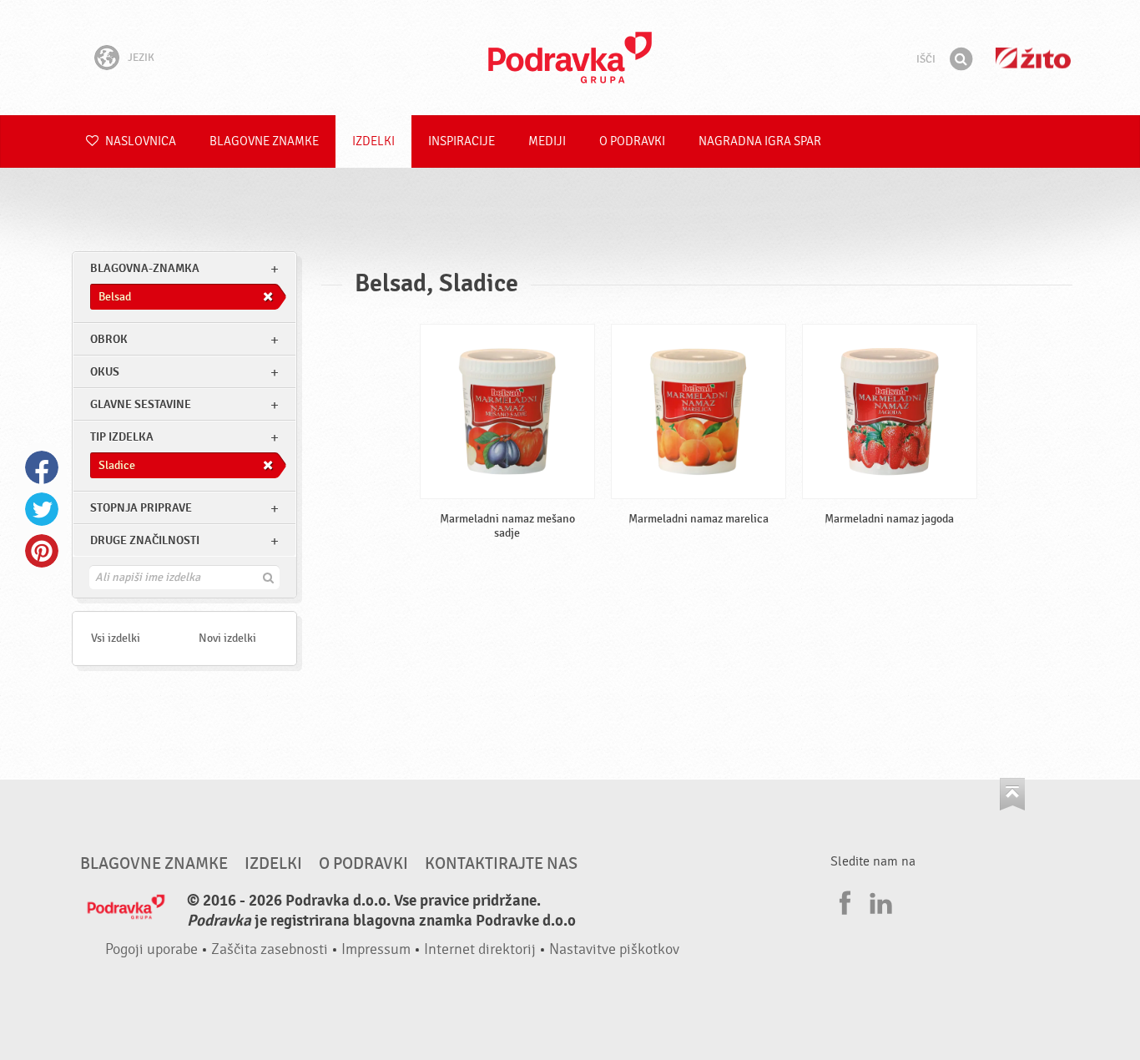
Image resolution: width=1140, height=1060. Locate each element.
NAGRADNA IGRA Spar (760, 141)
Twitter (41, 509)
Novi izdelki (227, 638)
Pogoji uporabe (151, 949)
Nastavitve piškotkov (614, 949)
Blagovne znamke (264, 141)
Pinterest (41, 551)
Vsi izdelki (115, 638)
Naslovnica (139, 141)
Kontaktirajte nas (501, 864)
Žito (1033, 58)
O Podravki (632, 141)
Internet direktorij (480, 949)
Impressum (376, 949)
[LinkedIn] (878, 900)
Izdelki (373, 141)
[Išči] (960, 59)
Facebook (41, 467)
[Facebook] (842, 900)
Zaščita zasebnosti (269, 949)
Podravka (570, 57)
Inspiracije (461, 141)
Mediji (547, 141)
